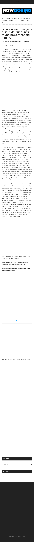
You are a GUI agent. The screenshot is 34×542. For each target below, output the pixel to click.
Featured (10, 359)
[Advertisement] (17, 92)
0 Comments (26, 41)
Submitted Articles (25, 359)
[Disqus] (17, 386)
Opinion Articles (16, 359)
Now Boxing (17, 10)
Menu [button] (18, 2)
